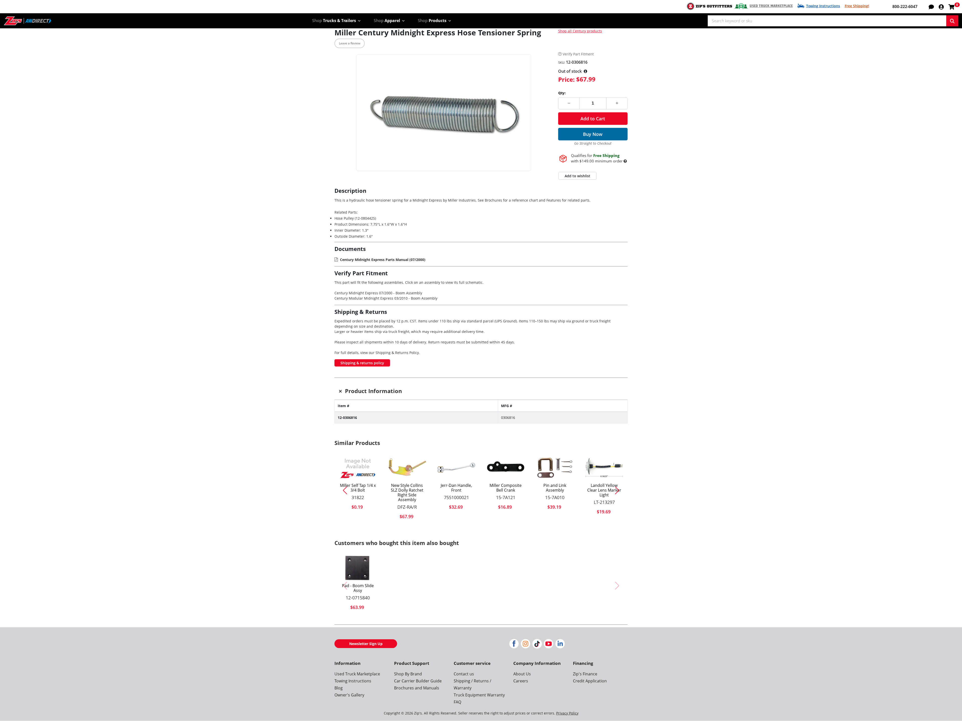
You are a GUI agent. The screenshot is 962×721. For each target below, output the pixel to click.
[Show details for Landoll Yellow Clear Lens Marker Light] (604, 468)
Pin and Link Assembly (554, 488)
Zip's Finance (585, 674)
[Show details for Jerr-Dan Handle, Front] (456, 468)
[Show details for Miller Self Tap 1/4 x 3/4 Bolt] (358, 468)
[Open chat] (931, 7)
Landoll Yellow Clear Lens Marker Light (604, 490)
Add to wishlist (577, 175)
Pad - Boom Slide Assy (358, 588)
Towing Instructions (823, 6)
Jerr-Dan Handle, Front (456, 488)
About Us (522, 674)
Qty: (562, 93)
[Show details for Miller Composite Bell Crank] (506, 468)
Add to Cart (592, 119)
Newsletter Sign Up (366, 643)
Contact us (464, 674)
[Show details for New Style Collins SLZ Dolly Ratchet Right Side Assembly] (407, 468)
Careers (520, 681)
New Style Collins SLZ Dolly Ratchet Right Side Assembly (407, 492)
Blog (338, 688)
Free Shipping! (857, 6)
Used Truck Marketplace (771, 6)
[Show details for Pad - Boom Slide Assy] (358, 568)
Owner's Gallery (349, 695)
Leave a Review (349, 43)
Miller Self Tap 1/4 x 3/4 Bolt (358, 488)
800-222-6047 (904, 6)
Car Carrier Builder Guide (418, 681)
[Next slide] (619, 490)
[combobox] (827, 20)
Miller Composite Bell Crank (506, 488)
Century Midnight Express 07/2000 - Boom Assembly (378, 293)
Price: (566, 79)
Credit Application (590, 681)
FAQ (457, 702)
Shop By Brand (408, 674)
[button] (941, 7)
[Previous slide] (343, 490)
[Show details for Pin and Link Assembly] (555, 468)
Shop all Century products (580, 31)
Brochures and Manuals (416, 688)
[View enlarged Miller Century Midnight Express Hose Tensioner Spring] (443, 112)
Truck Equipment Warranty (479, 695)
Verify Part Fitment (578, 54)
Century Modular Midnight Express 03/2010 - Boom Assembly (385, 298)
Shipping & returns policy (362, 362)
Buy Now (593, 134)
